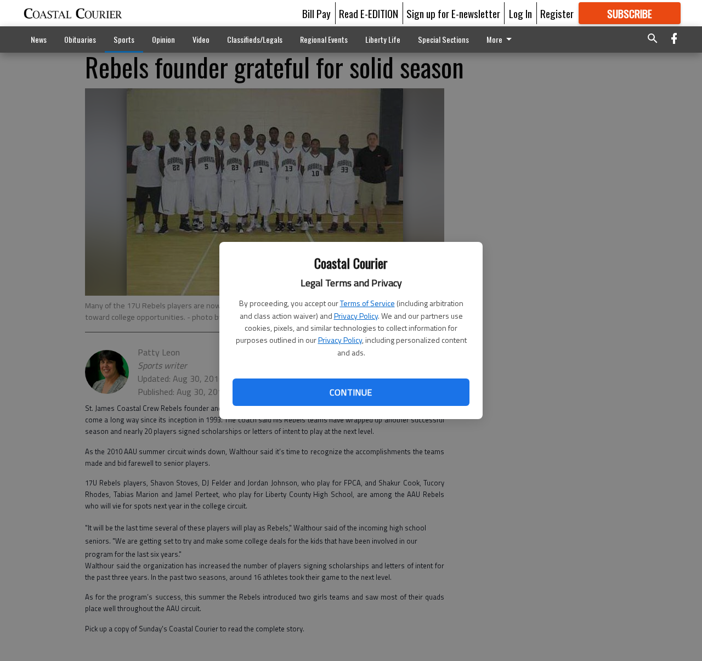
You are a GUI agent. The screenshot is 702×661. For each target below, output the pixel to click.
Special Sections (443, 39)
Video (201, 39)
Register (557, 13)
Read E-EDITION (368, 13)
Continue (351, 392)
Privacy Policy (356, 315)
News (39, 39)
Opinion (163, 39)
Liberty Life (382, 39)
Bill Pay (316, 13)
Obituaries (80, 39)
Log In (520, 13)
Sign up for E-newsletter (453, 13)
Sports (124, 39)
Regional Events (324, 39)
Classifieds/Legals (254, 39)
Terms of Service (367, 303)
